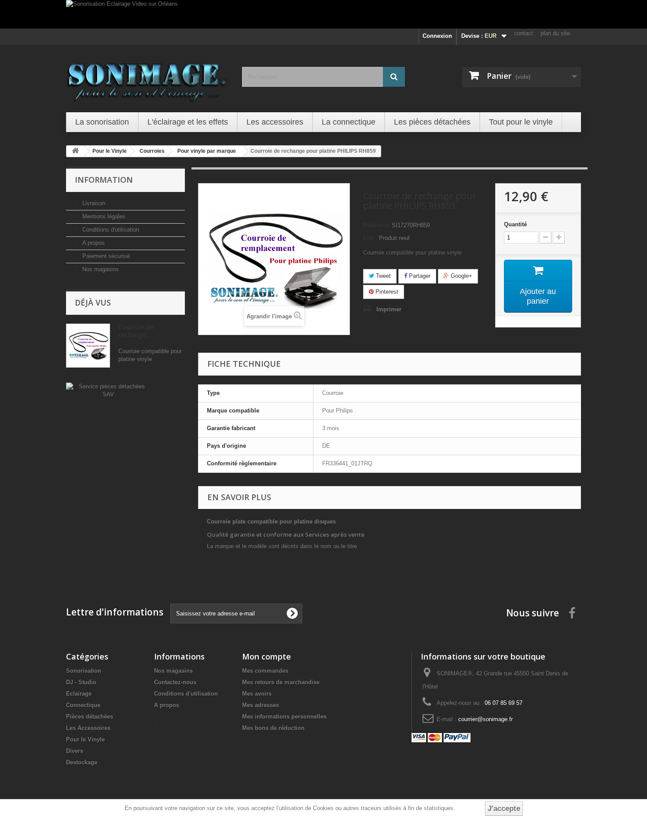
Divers (74, 751)
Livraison (93, 203)
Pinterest (386, 291)
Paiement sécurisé (105, 256)
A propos (93, 243)
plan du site (555, 33)
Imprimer (388, 309)
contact (523, 33)
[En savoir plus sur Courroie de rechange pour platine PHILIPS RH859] (88, 346)
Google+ (460, 276)
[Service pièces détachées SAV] (108, 390)
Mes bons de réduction (273, 728)
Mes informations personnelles (284, 716)
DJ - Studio (81, 682)
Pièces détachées (89, 716)
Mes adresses (260, 705)
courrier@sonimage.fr (485, 719)
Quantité (515, 224)
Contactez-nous (175, 682)
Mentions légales (103, 216)
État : (370, 238)
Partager (418, 276)
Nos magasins (100, 269)
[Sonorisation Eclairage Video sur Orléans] (323, 14)
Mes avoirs (257, 693)
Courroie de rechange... (136, 330)
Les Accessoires (88, 728)
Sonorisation (83, 670)
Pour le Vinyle (85, 739)
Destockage (81, 762)
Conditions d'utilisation (110, 229)
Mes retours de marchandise (281, 682)
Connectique (83, 705)
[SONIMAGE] (147, 77)
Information (104, 179)
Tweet (382, 276)
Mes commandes (265, 670)
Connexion (437, 36)
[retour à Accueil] (75, 151)
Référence (376, 225)
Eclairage (79, 693)
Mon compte (266, 656)
